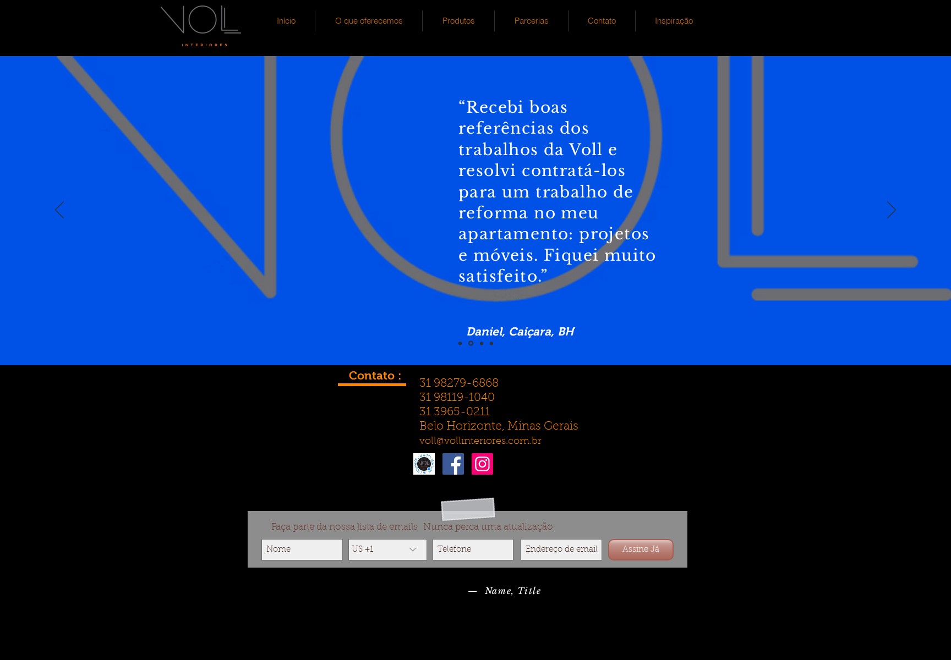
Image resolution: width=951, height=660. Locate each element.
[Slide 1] (460, 343)
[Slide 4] (491, 343)
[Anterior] (59, 210)
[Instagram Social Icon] (482, 464)
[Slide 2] (470, 343)
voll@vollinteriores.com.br (480, 442)
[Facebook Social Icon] (453, 464)
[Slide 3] (481, 343)
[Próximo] (891, 210)
